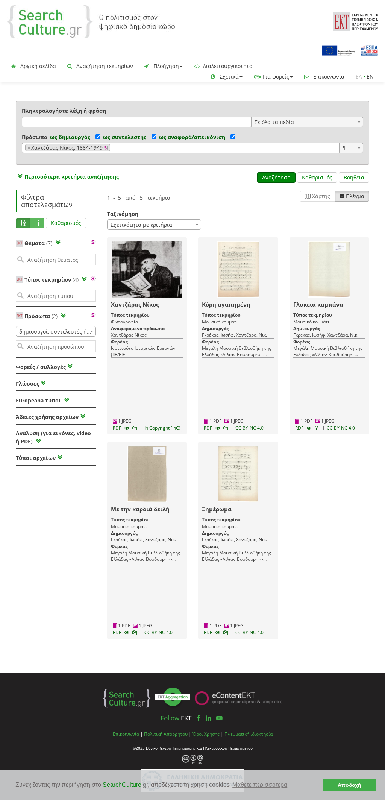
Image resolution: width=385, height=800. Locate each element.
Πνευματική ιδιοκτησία (248, 734)
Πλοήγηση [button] (165, 66)
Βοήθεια (354, 177)
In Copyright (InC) (162, 428)
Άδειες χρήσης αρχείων (47, 416)
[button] (67, 176)
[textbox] (114, 148)
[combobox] (307, 122)
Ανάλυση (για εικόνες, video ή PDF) (53, 437)
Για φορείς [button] (275, 76)
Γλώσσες (27, 383)
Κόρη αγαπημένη (226, 304)
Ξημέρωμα (217, 509)
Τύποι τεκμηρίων (51, 279)
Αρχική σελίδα (37, 66)
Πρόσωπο (34, 137)
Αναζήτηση (276, 177)
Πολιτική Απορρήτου (166, 734)
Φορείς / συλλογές (41, 366)
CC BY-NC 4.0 (249, 428)
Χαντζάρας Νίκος (135, 304)
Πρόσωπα (41, 316)
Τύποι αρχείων (36, 457)
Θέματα (38, 243)
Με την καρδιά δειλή (140, 509)
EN (370, 76)
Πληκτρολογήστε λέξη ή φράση (64, 110)
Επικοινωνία (328, 76)
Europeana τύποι (39, 400)
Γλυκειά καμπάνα (318, 304)
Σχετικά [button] (228, 76)
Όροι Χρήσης (206, 734)
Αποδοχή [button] (349, 785)
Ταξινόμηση (122, 213)
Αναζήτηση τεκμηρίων (104, 66)
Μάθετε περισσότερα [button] (259, 785)
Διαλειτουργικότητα (227, 66)
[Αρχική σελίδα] (91, 21)
